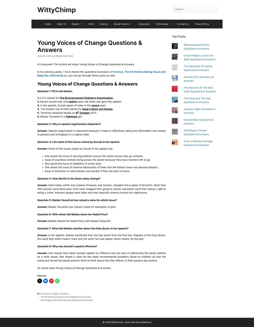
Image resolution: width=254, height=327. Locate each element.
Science (104, 24)
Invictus (118, 71)
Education (45, 293)
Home (48, 24)
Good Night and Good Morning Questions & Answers (67, 300)
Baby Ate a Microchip (50, 75)
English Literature (60, 293)
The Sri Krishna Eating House (143, 71)
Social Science (121, 24)
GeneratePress (144, 322)
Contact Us (183, 24)
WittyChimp (56, 10)
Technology (162, 24)
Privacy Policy (201, 24)
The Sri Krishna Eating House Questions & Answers (66, 297)
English (75, 24)
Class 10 (61, 24)
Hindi (91, 24)
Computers (144, 24)
